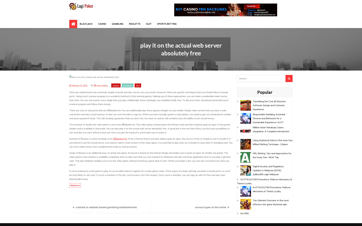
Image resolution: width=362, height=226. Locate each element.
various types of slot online (210, 207)
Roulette (134, 24)
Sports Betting (166, 24)
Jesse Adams (102, 85)
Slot (149, 24)
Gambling (117, 24)
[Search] (289, 78)
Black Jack (86, 24)
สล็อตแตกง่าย (120, 138)
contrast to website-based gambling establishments (106, 207)
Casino (102, 24)
